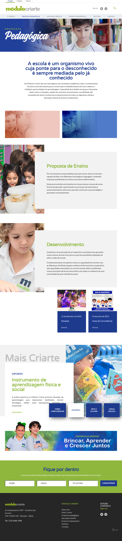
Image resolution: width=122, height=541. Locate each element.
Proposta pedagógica (31, 16)
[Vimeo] (101, 8)
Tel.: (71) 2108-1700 (13, 520)
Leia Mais (17, 412)
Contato (111, 16)
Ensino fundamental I (78, 16)
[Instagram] (105, 8)
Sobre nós (66, 509)
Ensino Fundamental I (70, 521)
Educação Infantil (54, 16)
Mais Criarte (67, 512)
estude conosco (105, 504)
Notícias (97, 16)
